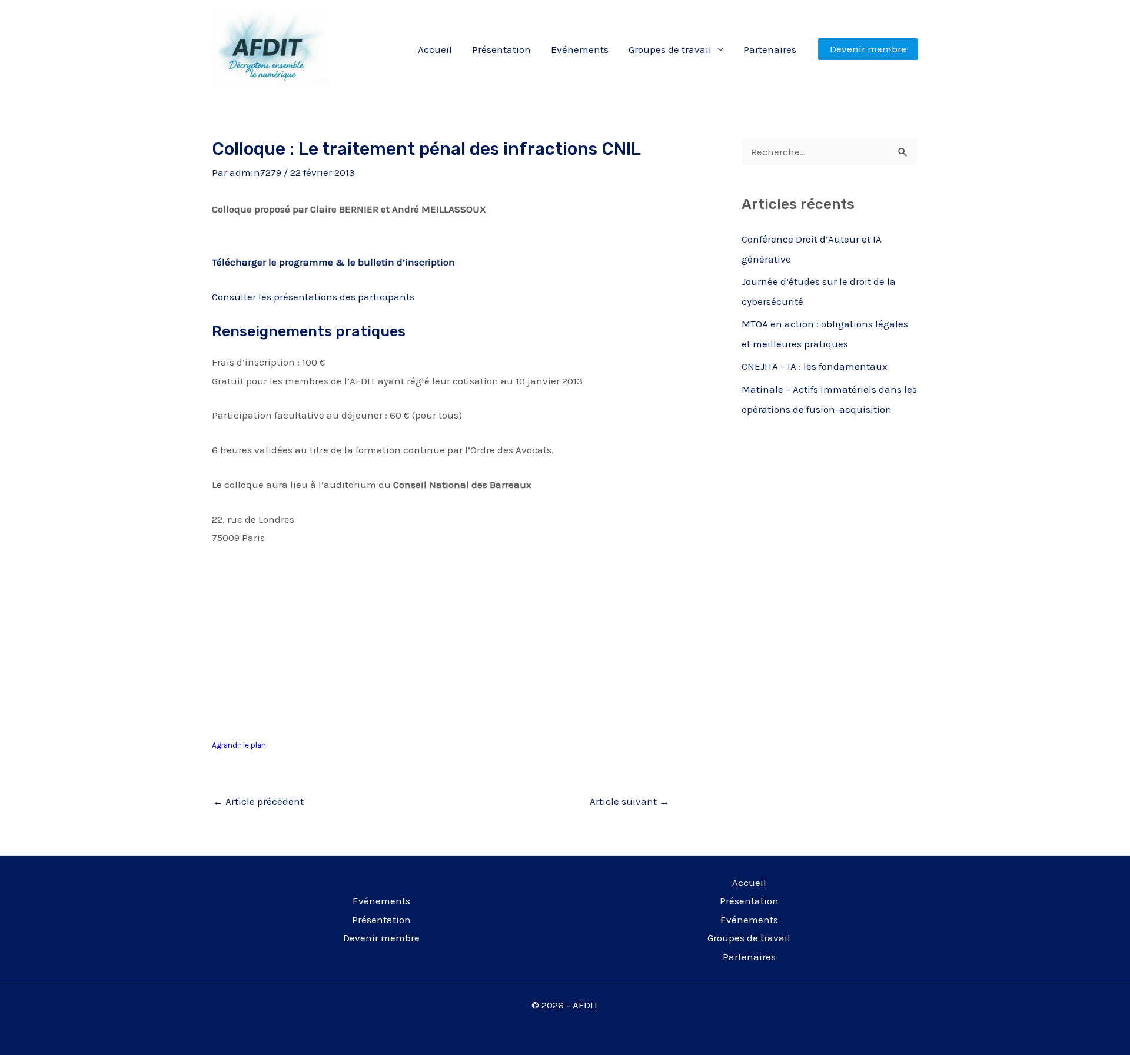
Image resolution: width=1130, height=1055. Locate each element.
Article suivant (629, 801)
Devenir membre (381, 938)
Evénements (580, 49)
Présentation (501, 49)
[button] (868, 49)
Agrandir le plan (239, 745)
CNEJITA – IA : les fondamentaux (815, 366)
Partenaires (769, 49)
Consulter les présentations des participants (313, 297)
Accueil (435, 49)
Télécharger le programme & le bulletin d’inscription (333, 262)
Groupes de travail (670, 49)
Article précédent (258, 801)
